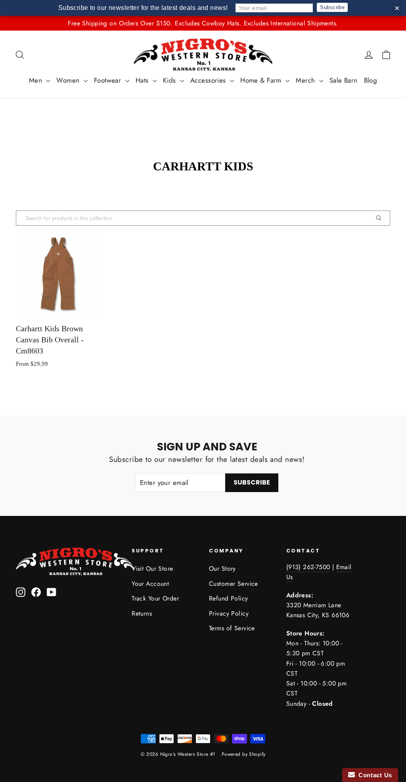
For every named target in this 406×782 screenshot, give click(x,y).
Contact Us (373, 775)
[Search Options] (381, 218)
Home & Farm (261, 80)
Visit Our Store (152, 568)
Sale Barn (343, 80)
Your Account (150, 583)
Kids (170, 80)
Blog (370, 80)
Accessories (209, 80)
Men (36, 80)
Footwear (108, 80)
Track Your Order (155, 598)
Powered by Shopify (244, 754)
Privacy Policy (229, 613)
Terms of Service (232, 628)
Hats (143, 80)
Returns (142, 613)
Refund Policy (228, 598)
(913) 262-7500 (308, 567)
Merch (306, 80)
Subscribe (332, 7)
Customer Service (233, 583)
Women (69, 80)
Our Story (222, 568)
